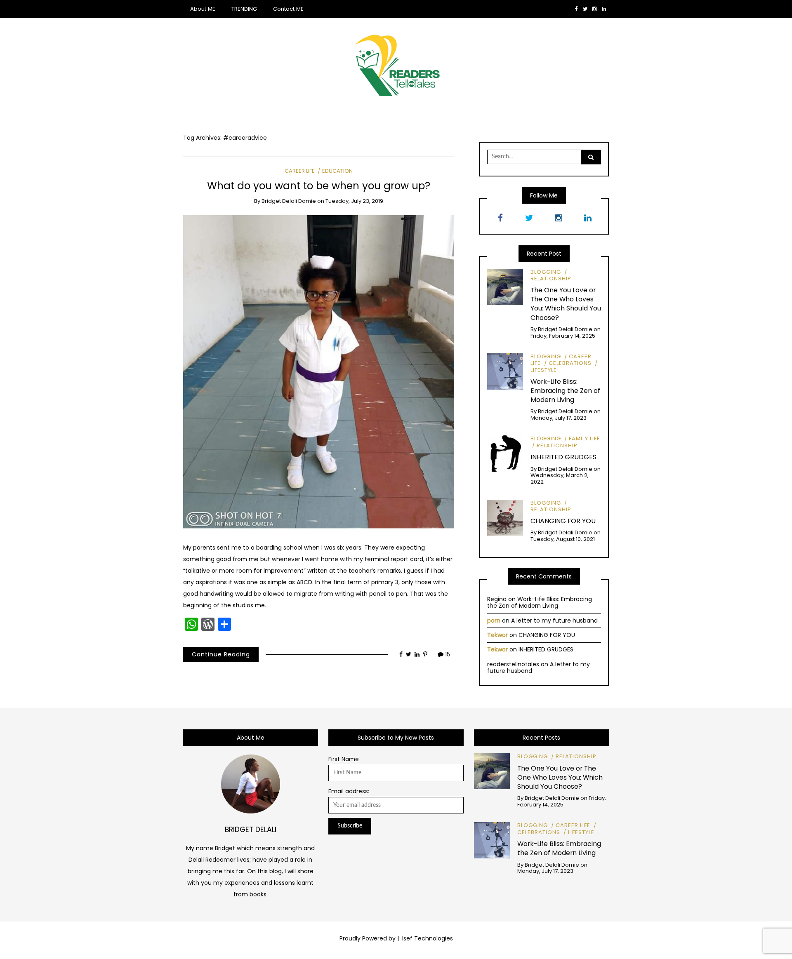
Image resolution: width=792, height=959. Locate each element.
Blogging (545, 272)
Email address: (348, 791)
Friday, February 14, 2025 (562, 336)
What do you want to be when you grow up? (318, 186)
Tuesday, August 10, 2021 (562, 539)
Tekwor (497, 635)
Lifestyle (581, 832)
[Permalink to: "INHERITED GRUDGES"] (505, 453)
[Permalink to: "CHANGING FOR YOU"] (505, 517)
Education (337, 171)
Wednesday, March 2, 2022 (559, 478)
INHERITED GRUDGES (563, 457)
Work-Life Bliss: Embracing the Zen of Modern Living (565, 390)
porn (493, 620)
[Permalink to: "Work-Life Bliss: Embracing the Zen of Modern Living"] (505, 371)
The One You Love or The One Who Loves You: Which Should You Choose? (565, 303)
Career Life (300, 171)
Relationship (550, 278)
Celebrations (570, 363)
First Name (343, 759)
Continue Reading (221, 654)
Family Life (584, 438)
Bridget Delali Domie (289, 201)
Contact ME (288, 9)
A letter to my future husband (554, 620)
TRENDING (244, 9)
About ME (202, 9)
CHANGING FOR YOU (563, 521)
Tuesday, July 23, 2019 (354, 201)
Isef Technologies (427, 938)
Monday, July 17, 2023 (558, 418)
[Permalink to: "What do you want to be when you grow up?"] (318, 373)
